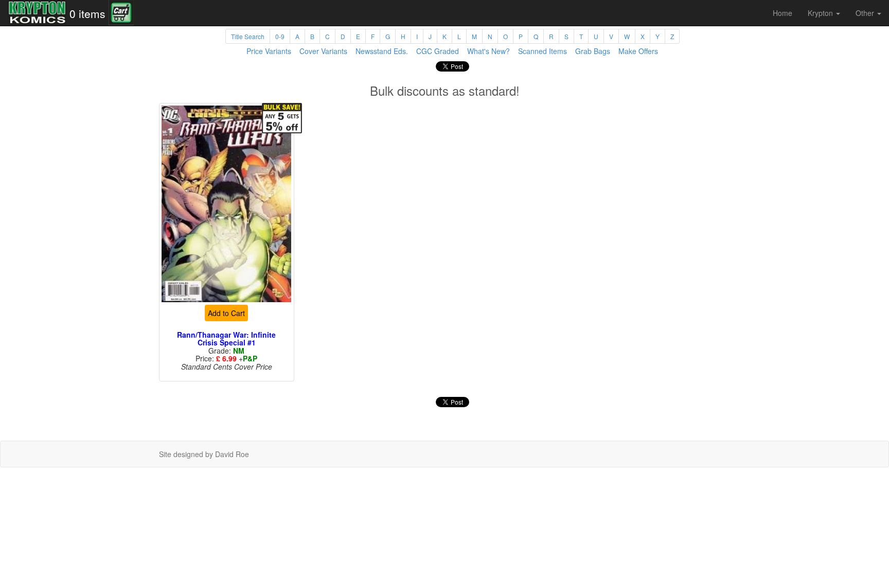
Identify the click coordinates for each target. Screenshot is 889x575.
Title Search (247, 36)
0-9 (280, 36)
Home (782, 13)
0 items (87, 13)
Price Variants (268, 51)
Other (866, 13)
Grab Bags (592, 51)
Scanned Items (542, 51)
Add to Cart (226, 313)
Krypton (821, 13)
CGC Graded (437, 51)
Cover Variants (323, 51)
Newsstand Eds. (381, 51)
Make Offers (638, 51)
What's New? (488, 51)
